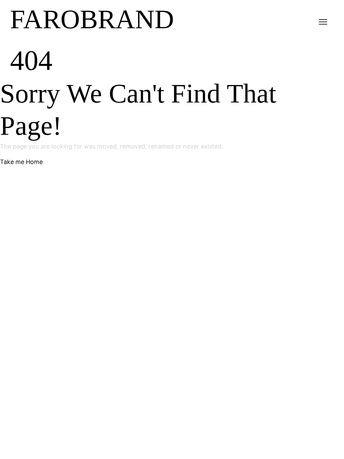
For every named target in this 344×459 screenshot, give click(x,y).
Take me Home (21, 161)
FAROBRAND (92, 19)
